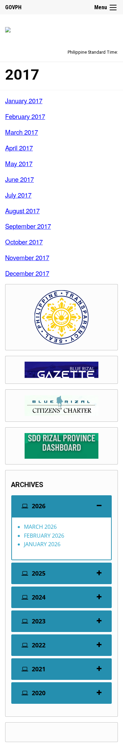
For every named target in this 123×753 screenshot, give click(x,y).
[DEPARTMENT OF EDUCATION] (8, 28)
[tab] (61, 506)
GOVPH (13, 7)
